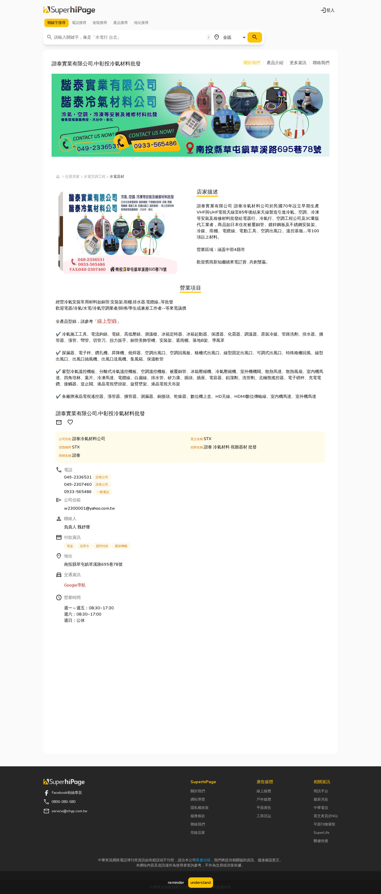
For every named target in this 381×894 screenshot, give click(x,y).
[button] (254, 63)
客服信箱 (203, 860)
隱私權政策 (199, 807)
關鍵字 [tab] (56, 22)
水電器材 (117, 176)
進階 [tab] (100, 22)
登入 (327, 10)
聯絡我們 (197, 824)
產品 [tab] (120, 22)
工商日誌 (264, 816)
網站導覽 (197, 799)
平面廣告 (264, 807)
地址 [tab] (141, 22)
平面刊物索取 (324, 824)
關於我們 (197, 791)
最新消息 (321, 799)
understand (200, 882)
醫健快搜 (321, 840)
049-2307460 (86, 484)
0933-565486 (86, 492)
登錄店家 (197, 832)
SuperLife (321, 832)
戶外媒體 (264, 799)
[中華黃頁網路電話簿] (69, 10)
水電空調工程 (94, 176)
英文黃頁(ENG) (326, 816)
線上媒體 (264, 791)
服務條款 (197, 816)
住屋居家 (72, 176)
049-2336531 (86, 477)
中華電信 (321, 807)
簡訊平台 (321, 791)
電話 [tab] (79, 22)
